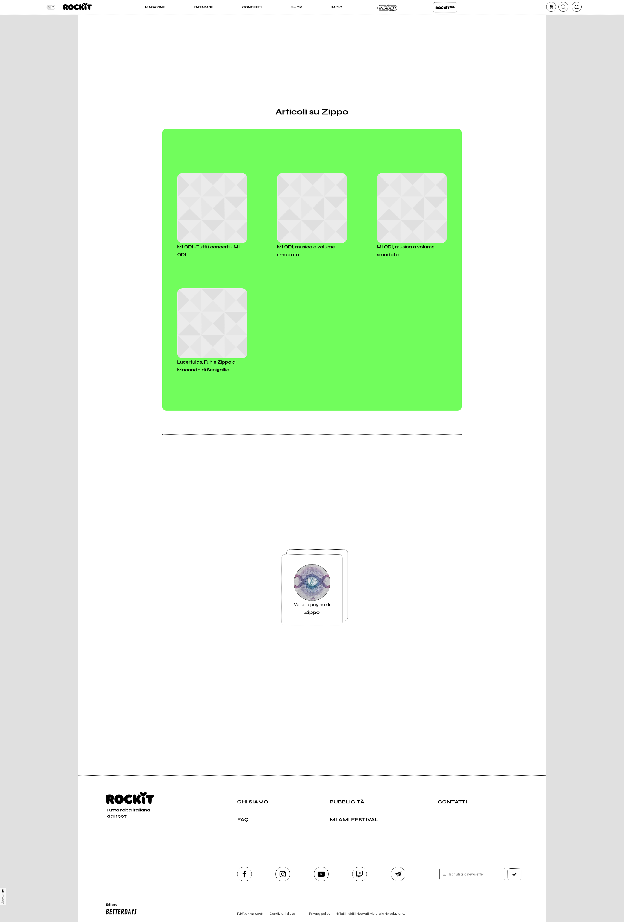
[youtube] (321, 874)
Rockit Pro (445, 7)
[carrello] (551, 7)
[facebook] (244, 874)
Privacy (3, 898)
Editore (109, 907)
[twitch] (359, 874)
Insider (387, 7)
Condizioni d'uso (282, 914)
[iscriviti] (514, 874)
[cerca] (563, 7)
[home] (77, 7)
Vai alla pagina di (312, 608)
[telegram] (398, 874)
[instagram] (282, 874)
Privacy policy (319, 914)
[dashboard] (577, 7)
